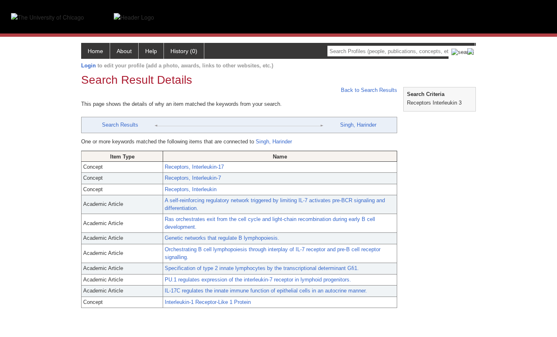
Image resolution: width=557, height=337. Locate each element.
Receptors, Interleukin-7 (193, 178)
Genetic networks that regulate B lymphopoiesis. (222, 238)
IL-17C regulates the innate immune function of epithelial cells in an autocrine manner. (266, 291)
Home (95, 51)
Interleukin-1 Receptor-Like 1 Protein (208, 302)
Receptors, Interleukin (191, 189)
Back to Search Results (368, 90)
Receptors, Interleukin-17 (194, 167)
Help (151, 51)
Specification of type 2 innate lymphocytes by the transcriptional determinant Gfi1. (262, 268)
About (124, 51)
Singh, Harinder (358, 125)
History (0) (183, 51)
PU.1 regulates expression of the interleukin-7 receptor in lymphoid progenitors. (258, 280)
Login (88, 65)
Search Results (120, 125)
